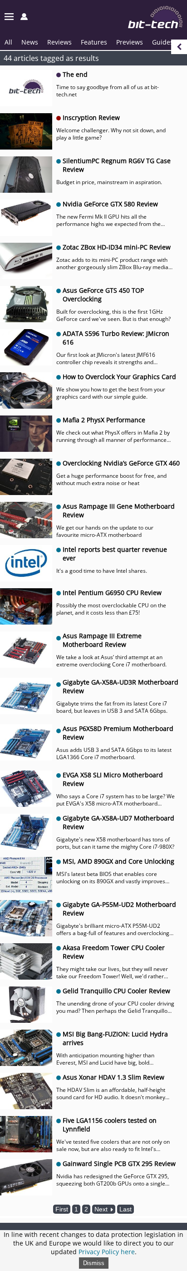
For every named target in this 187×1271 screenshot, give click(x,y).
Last (125, 1209)
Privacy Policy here (107, 1251)
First (61, 1209)
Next (101, 1209)
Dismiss (93, 1263)
